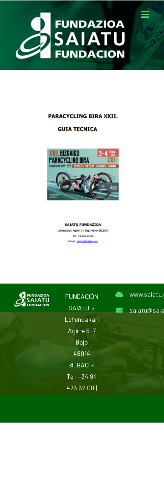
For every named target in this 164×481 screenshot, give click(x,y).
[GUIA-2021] (82, 95)
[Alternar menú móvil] (145, 14)
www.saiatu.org (139, 294)
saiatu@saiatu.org (139, 310)
